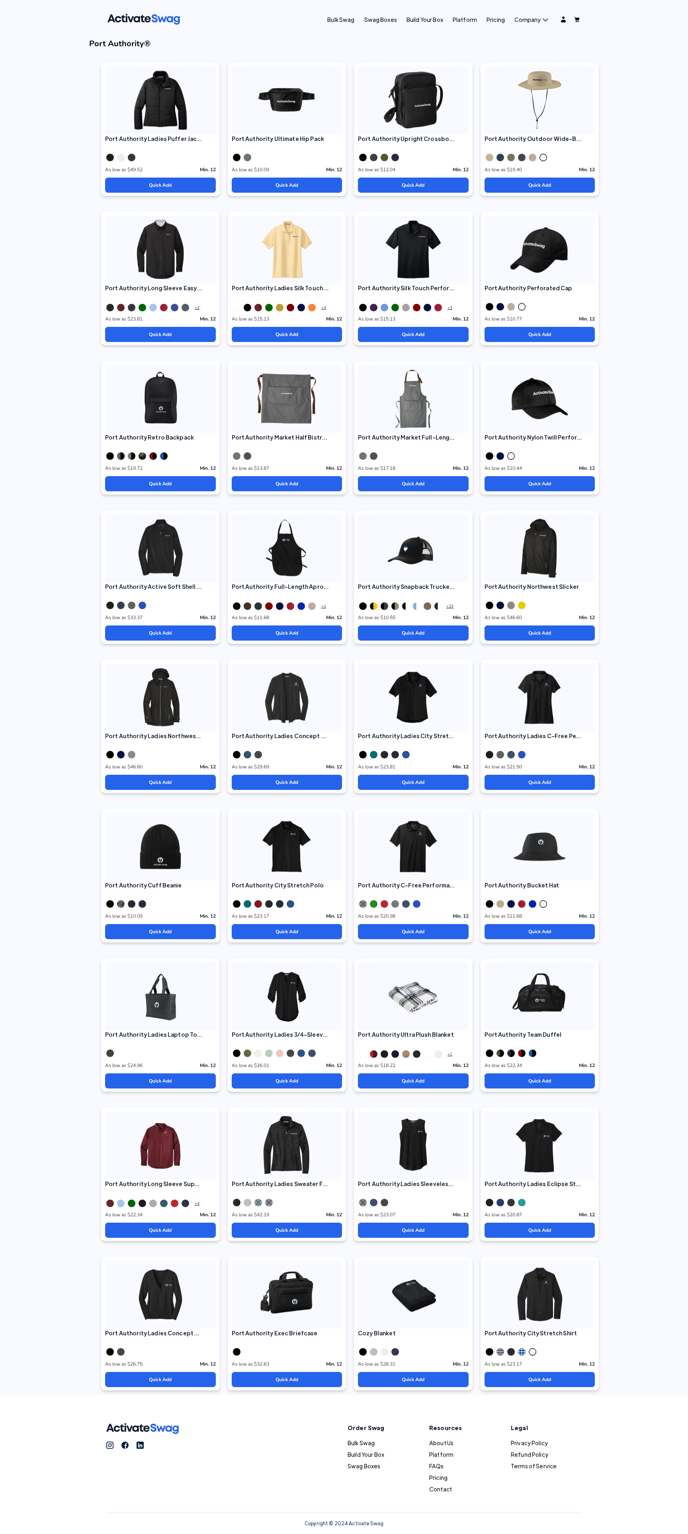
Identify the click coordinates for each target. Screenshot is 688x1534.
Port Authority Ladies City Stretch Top (413, 735)
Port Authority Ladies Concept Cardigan (163, 1333)
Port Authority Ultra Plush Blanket (406, 1034)
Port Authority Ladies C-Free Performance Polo (553, 735)
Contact (440, 1489)
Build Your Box (425, 19)
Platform (465, 19)
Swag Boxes (380, 19)
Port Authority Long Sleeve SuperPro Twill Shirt (172, 1183)
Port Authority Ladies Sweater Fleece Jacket (295, 1183)
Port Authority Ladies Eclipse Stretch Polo (545, 1183)
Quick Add (160, 185)
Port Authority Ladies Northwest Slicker (162, 735)
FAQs (436, 1466)
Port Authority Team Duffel (523, 1034)
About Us (441, 1442)
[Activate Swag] (144, 18)
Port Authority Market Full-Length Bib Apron (421, 437)
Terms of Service (534, 1466)
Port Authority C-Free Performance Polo (416, 885)
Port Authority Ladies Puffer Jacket (156, 138)
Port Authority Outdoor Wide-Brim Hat (540, 138)
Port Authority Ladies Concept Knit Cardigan (296, 735)
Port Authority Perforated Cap (529, 287)
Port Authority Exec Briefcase (275, 1333)
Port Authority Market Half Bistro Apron (288, 437)
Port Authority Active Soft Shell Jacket (160, 586)
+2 (197, 308)
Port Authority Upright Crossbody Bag (413, 138)
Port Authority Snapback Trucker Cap (411, 586)
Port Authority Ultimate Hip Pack (278, 138)
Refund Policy (529, 1454)
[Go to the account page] (563, 19)
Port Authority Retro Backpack (149, 437)
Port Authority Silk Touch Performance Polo (420, 287)
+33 (449, 606)
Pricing (496, 19)
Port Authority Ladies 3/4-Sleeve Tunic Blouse (298, 1034)
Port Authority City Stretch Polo (278, 885)
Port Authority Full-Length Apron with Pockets (299, 586)
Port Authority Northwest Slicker (532, 586)
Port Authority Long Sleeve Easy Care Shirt (165, 287)
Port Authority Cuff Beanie (143, 885)
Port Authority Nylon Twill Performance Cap (546, 437)
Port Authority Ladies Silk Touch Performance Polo (304, 287)
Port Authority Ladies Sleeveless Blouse (415, 1183)
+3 (450, 308)
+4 (323, 308)
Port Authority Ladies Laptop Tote (154, 1034)
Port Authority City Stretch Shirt (531, 1333)
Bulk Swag (340, 19)
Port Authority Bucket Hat (522, 885)
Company (527, 19)
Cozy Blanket (377, 1333)
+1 (323, 606)
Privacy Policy (529, 1442)
